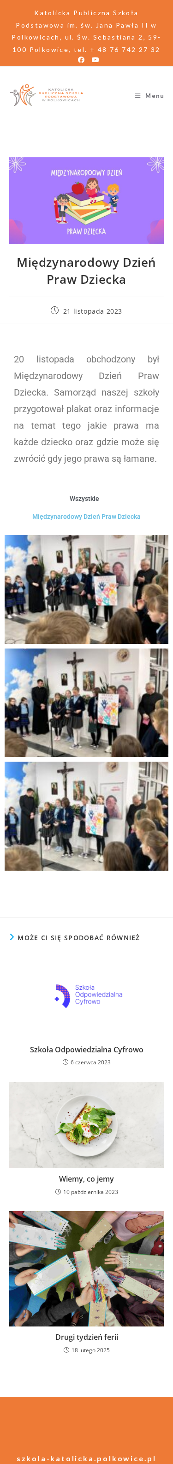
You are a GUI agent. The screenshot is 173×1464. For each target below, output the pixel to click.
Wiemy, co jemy (86, 1179)
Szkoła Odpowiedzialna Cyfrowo (86, 1050)
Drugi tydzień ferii (86, 1337)
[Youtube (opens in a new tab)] (93, 60)
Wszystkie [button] (84, 498)
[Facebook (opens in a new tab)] (81, 60)
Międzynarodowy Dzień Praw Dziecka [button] (86, 516)
